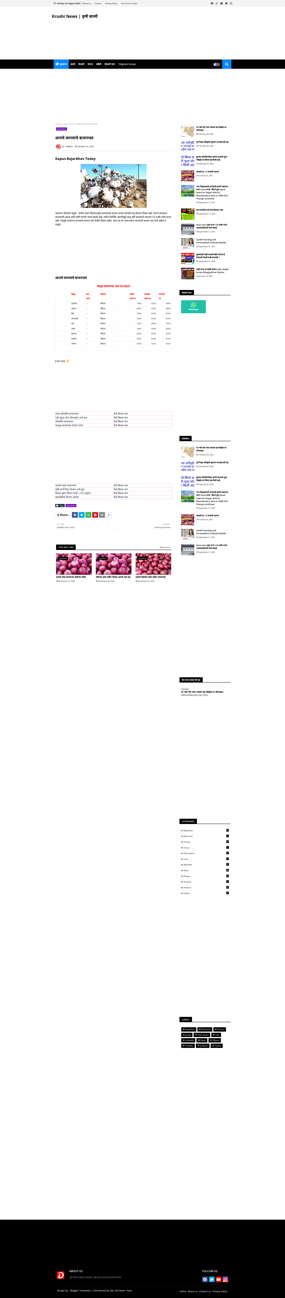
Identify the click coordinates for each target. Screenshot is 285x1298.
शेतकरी (81, 64)
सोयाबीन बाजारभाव (64, 421)
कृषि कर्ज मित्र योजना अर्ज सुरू (70, 489)
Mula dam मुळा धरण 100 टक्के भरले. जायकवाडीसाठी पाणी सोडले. (212, 226)
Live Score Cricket (129, 3)
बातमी (72, 64)
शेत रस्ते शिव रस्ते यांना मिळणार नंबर (209, 209)
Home (58, 123)
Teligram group (127, 64)
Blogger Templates (80, 1290)
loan (206, 858)
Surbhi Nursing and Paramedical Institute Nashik (211, 241)
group (206, 847)
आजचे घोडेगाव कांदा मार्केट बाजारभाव (151, 577)
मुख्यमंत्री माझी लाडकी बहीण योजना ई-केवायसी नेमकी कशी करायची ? (210, 256)
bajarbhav (69, 123)
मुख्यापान (63, 64)
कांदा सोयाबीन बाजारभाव (67, 413)
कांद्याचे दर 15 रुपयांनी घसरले (207, 171)
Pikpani (206, 876)
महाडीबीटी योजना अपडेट (67, 497)
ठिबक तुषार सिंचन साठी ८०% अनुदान (73, 493)
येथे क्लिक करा (121, 413)
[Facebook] (75, 515)
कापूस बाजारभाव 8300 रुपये (69, 425)
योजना (90, 64)
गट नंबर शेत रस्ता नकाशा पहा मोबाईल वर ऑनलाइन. (211, 129)
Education (206, 836)
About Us (87, 3)
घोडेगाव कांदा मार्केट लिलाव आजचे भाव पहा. (113, 577)
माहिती (98, 64)
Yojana (206, 893)
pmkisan (206, 887)
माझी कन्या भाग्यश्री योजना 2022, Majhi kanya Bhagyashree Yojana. (212, 271)
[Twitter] (82, 515)
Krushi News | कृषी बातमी (75, 16)
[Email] (102, 515)
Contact (98, 3)
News (206, 870)
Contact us (205, 1291)
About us (193, 1291)
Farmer (206, 841)
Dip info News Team (121, 1290)
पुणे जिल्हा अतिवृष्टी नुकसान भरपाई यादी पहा (212, 141)
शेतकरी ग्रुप (110, 64)
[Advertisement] (173, 33)
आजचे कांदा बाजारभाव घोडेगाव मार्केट (71, 577)
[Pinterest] (95, 515)
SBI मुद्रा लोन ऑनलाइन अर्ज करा (71, 417)
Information (206, 853)
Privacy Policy (111, 3)
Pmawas (206, 881)
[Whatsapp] (88, 515)
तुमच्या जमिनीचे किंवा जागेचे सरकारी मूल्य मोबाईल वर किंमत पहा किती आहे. (211, 158)
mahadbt (206, 864)
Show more (165, 547)
